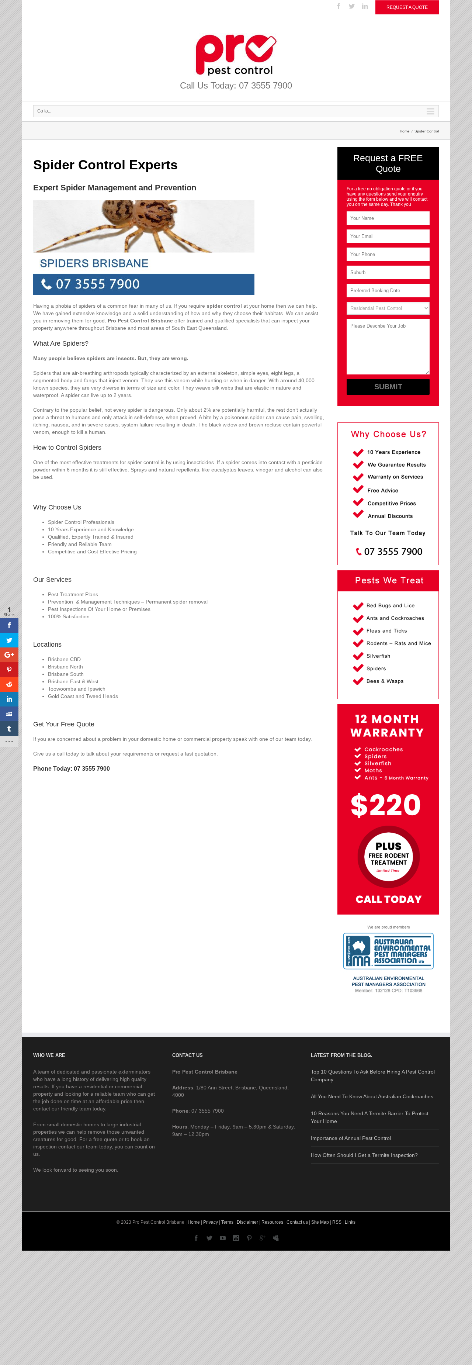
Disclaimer (247, 1222)
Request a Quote (407, 7)
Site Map (320, 1222)
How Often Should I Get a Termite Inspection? (364, 1155)
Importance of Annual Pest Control (351, 1138)
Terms (227, 1222)
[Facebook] (338, 6)
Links (350, 1222)
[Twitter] (352, 6)
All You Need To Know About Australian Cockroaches (372, 1096)
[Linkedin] (365, 6)
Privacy (210, 1222)
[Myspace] (276, 1238)
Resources (272, 1222)
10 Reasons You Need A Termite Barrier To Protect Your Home (369, 1117)
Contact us (297, 1222)
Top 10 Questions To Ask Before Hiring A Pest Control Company (373, 1075)
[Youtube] (223, 1238)
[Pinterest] (249, 1238)
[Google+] (263, 1238)
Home (405, 131)
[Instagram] (236, 1238)
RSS (336, 1222)
